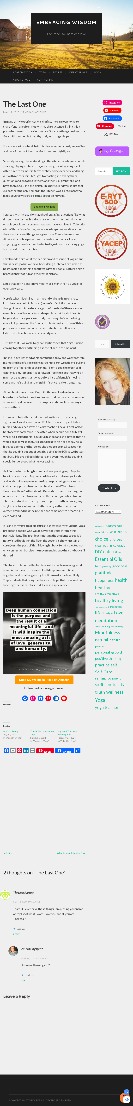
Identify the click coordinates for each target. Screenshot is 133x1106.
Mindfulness (107, 632)
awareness (117, 531)
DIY (98, 551)
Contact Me (45, 79)
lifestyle (108, 613)
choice (101, 539)
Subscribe (120, 343)
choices (115, 539)
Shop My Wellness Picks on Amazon (44, 679)
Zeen (68, 1100)
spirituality (114, 684)
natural (101, 639)
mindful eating (102, 626)
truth (100, 692)
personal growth (109, 652)
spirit (99, 684)
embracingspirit (35, 112)
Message (103, 446)
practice (102, 665)
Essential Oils (78, 72)
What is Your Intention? (71, 852)
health (121, 580)
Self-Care (103, 671)
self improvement (108, 678)
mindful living (117, 626)
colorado (119, 545)
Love (118, 612)
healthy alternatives (107, 594)
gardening (106, 567)
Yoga (42, 72)
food (98, 566)
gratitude (104, 572)
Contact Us (109, 488)
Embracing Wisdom (66, 22)
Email (106, 432)
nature (115, 640)
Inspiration (116, 606)
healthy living (109, 600)
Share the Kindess (44, 206)
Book (97, 72)
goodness (119, 566)
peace (99, 646)
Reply (16, 934)
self (114, 664)
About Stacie (21, 79)
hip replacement (102, 607)
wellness (114, 692)
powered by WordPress (25, 1100)
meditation (106, 620)
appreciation (100, 532)
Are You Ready (10, 731)
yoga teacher (106, 707)
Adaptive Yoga (22, 72)
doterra (110, 551)
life (98, 612)
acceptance (99, 526)
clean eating (103, 545)
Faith (7, 852)
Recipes (57, 72)
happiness (104, 580)
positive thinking (108, 658)
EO (119, 552)
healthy (102, 587)
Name (106, 419)
